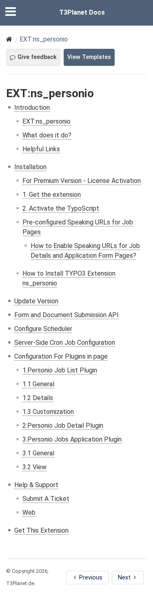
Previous (90, 577)
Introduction (32, 107)
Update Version (36, 301)
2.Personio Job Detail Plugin (62, 425)
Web (28, 512)
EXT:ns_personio (46, 121)
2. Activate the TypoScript (60, 208)
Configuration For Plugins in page (61, 356)
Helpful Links (41, 149)
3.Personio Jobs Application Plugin (72, 439)
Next (125, 577)
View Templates (89, 57)
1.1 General (38, 384)
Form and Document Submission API (66, 315)
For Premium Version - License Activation (81, 181)
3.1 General (38, 453)
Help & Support (36, 485)
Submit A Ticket (45, 499)
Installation (30, 167)
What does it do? (46, 135)
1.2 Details (37, 398)
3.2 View (34, 467)
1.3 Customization (48, 412)
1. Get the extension (51, 194)
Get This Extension (41, 530)
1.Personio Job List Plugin (59, 370)
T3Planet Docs (82, 12)
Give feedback (37, 57)
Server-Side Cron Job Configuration (64, 342)
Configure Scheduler (43, 329)
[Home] (9, 39)
